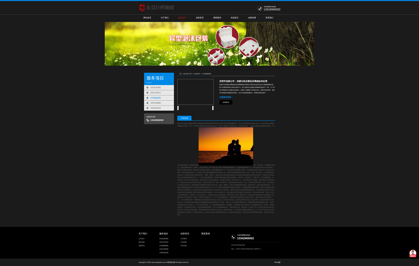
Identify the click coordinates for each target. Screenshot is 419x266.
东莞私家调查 (155, 87)
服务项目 (182, 18)
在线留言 (235, 18)
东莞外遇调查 (155, 103)
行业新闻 (183, 242)
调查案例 (217, 18)
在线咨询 (226, 102)
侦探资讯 (200, 18)
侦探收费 (252, 18)
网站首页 (147, 18)
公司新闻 (183, 238)
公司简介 (142, 238)
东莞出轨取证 (155, 93)
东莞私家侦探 (155, 108)
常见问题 (183, 245)
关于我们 (165, 18)
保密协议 (142, 245)
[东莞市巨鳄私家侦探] (157, 7)
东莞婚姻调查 (155, 98)
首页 (190, 74)
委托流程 (142, 242)
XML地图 (277, 262)
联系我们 (269, 18)
